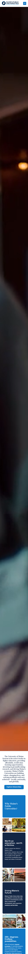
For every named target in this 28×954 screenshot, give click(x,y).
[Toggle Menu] (24, 3)
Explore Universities (14, 787)
